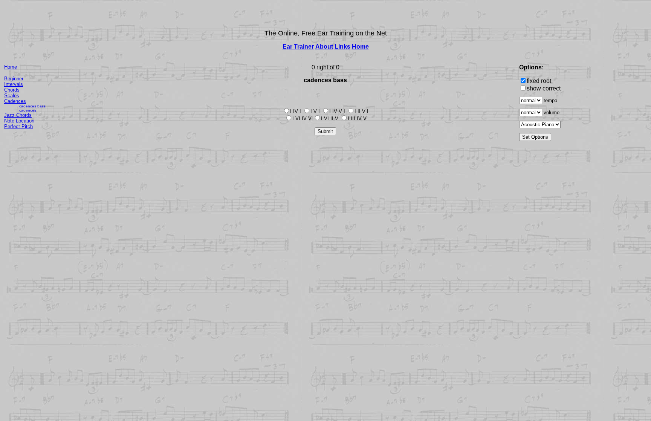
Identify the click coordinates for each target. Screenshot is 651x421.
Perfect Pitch (18, 126)
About (324, 46)
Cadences (15, 101)
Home (360, 46)
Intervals (13, 84)
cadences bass (32, 106)
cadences (27, 110)
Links (342, 46)
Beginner (13, 78)
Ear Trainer (298, 46)
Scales (11, 95)
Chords (12, 90)
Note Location (19, 121)
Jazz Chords (18, 115)
